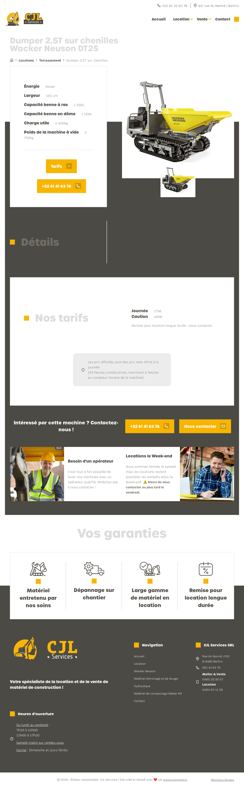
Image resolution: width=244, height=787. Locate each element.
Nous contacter (200, 426)
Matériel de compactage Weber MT (158, 693)
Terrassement (50, 60)
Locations (26, 60)
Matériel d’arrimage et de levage (156, 678)
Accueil (159, 19)
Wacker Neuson (145, 671)
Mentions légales (222, 780)
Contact (222, 19)
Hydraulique (142, 686)
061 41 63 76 (211, 667)
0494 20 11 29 (212, 689)
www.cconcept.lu (175, 779)
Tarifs (57, 166)
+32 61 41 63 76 (174, 6)
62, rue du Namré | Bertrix (218, 6)
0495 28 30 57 (212, 679)
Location (181, 19)
